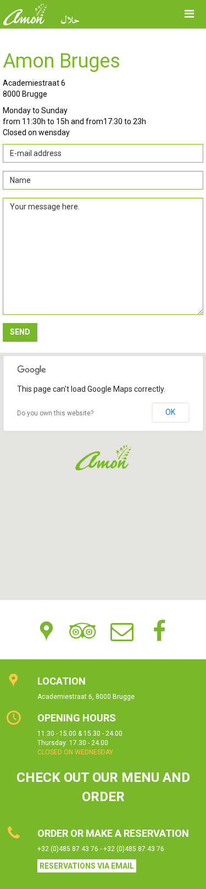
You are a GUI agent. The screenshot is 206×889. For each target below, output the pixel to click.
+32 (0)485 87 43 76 (68, 849)
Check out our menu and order (103, 787)
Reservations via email (87, 866)
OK (170, 412)
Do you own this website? (55, 413)
